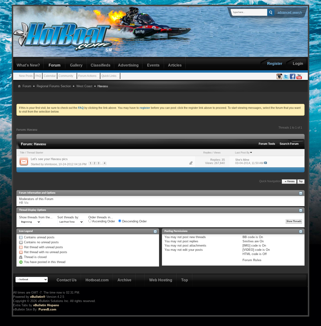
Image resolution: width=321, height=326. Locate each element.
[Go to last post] (265, 163)
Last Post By (242, 152)
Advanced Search (290, 12)
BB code (249, 237)
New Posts (26, 76)
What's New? (28, 65)
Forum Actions (87, 76)
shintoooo (50, 164)
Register (274, 64)
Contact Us (67, 280)
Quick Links (109, 76)
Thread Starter (35, 152)
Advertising (128, 65)
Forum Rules (252, 260)
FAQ (38, 76)
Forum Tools (267, 143)
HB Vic (24, 202)
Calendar (50, 76)
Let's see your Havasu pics (49, 159)
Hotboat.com (97, 280)
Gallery (76, 65)
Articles (175, 65)
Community (66, 76)
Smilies (248, 241)
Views (217, 152)
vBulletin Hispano (46, 305)
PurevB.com (47, 309)
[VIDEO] (248, 249)
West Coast (84, 86)
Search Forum (289, 143)
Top (301, 181)
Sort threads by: (68, 217)
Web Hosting (160, 280)
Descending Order (134, 221)
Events (153, 65)
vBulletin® (37, 297)
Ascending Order (103, 221)
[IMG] (246, 245)
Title (22, 152)
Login (298, 64)
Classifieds (100, 65)
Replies (207, 152)
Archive (124, 280)
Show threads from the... (36, 217)
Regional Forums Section (54, 86)
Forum (54, 65)
